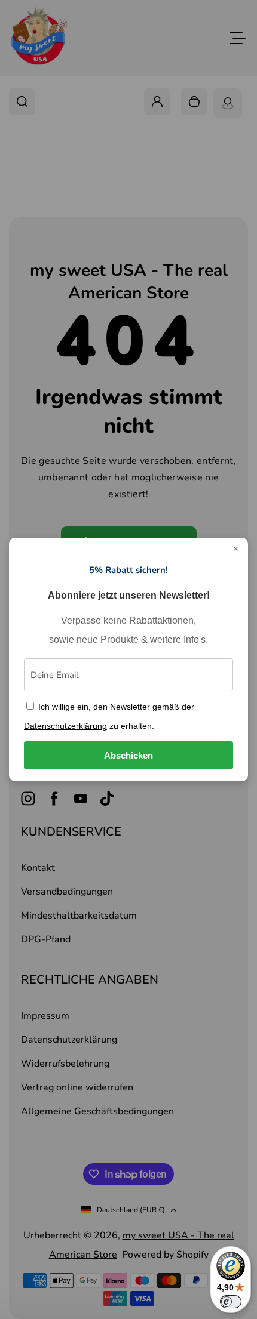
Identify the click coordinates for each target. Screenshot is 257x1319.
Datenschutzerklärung (65, 726)
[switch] (230, 1301)
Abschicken (128, 755)
